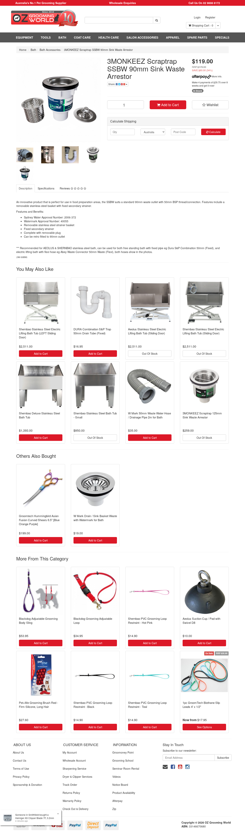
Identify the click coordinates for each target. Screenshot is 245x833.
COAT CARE (82, 37)
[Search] (156, 20)
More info (216, 76)
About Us (18, 752)
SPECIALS (222, 37)
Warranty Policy (72, 801)
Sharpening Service (74, 768)
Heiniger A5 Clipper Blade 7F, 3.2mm (34, 818)
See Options (204, 727)
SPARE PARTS (197, 37)
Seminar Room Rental (125, 768)
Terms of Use (21, 768)
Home (22, 50)
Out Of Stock (150, 353)
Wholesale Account (74, 760)
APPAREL (173, 37)
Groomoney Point (123, 752)
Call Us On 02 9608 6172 (204, 3)
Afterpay (117, 801)
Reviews (65, 188)
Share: (112, 84)
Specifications (46, 188)
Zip (114, 809)
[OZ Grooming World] (41, 18)
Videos (116, 776)
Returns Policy (71, 793)
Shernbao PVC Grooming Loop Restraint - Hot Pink (147, 620)
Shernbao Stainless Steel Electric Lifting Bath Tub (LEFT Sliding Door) (39, 333)
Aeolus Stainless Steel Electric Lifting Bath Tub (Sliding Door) (147, 331)
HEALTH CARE (108, 37)
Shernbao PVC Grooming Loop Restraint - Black (93, 705)
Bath (33, 50)
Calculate (214, 132)
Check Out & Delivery (75, 809)
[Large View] (24, 154)
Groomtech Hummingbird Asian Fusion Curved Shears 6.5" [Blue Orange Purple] (39, 520)
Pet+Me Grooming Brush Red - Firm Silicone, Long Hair (38, 705)
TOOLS (46, 37)
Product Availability (123, 793)
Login (197, 17)
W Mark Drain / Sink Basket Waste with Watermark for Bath (95, 518)
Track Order (70, 785)
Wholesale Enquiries (122, 3)
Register (210, 17)
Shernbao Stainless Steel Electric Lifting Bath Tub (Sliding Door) (203, 331)
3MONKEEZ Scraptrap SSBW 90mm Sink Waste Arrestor (98, 50)
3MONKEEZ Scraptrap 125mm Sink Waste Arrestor (202, 415)
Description (25, 188)
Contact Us (19, 760)
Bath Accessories (50, 50)
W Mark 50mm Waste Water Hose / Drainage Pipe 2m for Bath (149, 415)
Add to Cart (169, 104)
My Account (70, 752)
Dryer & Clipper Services (77, 776)
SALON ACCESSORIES (142, 37)
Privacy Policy (21, 776)
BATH (62, 37)
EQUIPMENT (24, 37)
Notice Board (120, 785)
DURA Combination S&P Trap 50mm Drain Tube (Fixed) (92, 331)
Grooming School (122, 760)
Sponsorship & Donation (27, 785)
